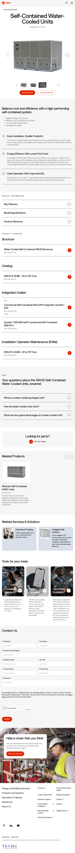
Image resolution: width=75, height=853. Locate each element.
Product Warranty (13, 221)
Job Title (41, 660)
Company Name (8, 660)
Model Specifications (15, 212)
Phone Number (8, 669)
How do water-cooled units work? (21, 406)
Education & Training (24, 529)
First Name (6, 641)
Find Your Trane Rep (15, 754)
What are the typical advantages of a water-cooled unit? (33, 415)
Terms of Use (15, 837)
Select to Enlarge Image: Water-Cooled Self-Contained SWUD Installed (42, 85)
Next (67, 55)
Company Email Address (11, 651)
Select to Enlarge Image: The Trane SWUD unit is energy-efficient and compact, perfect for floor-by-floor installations (24, 85)
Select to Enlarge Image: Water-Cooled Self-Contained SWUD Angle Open (33, 85)
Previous (66, 457)
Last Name (42, 641)
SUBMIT (7, 719)
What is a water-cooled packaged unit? (24, 397)
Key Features (10, 204)
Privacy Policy (5, 837)
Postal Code (43, 669)
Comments (6, 678)
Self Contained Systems (10, 9)
